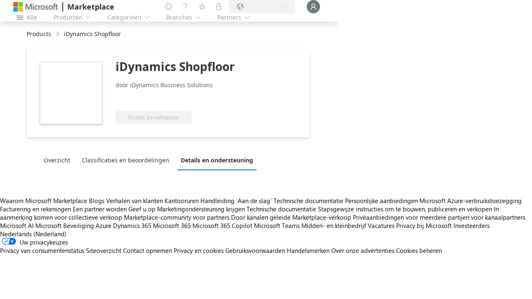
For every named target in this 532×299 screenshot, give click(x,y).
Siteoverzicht (103, 250)
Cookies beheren (419, 250)
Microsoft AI (17, 225)
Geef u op (141, 209)
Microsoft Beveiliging (64, 225)
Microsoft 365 (172, 225)
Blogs (96, 200)
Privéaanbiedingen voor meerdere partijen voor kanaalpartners (439, 217)
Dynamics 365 (132, 225)
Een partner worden (100, 209)
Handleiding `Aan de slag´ (236, 200)
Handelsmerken (308, 250)
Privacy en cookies (199, 250)
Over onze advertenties (362, 250)
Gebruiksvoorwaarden (255, 250)
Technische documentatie (308, 200)
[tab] (59, 160)
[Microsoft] (35, 7)
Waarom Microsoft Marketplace (43, 200)
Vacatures (381, 225)
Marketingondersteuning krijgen (201, 209)
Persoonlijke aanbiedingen (381, 200)
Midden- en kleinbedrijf (333, 225)
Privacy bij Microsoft (424, 225)
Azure (103, 225)
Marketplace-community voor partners (176, 217)
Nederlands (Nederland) (33, 234)
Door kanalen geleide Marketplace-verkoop (291, 217)
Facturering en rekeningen (35, 209)
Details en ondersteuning (217, 160)
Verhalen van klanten (134, 200)
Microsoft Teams (277, 225)
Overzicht (57, 160)
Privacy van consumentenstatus (42, 250)
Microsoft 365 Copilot (222, 225)
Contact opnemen (147, 250)
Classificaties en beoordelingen (125, 160)
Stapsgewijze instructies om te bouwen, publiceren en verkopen (405, 209)
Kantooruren (182, 200)
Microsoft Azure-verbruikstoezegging (470, 200)
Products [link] (39, 34)
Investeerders (471, 225)
